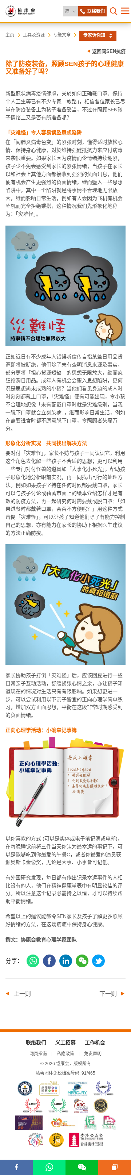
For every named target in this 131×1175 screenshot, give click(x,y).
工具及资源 (34, 35)
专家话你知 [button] (94, 35)
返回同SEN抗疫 (109, 51)
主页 (9, 35)
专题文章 (62, 35)
